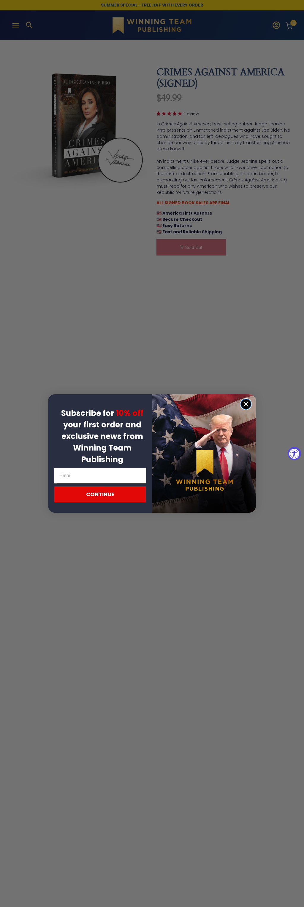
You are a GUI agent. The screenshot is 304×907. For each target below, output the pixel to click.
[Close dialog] (246, 404)
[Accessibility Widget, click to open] (294, 453)
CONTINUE (100, 494)
